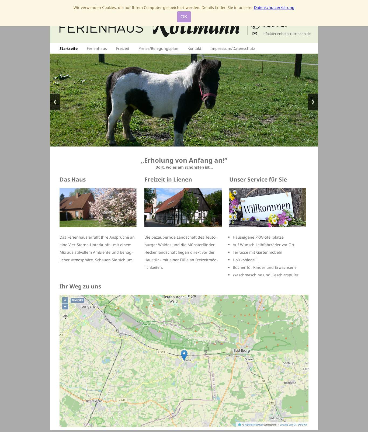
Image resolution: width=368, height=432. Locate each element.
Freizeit (122, 48)
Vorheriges (55, 102)
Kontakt (194, 48)
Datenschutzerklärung (274, 7)
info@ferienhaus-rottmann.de (287, 33)
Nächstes (313, 102)
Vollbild (77, 300)
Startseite (69, 48)
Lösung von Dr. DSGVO (293, 424)
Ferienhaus (97, 48)
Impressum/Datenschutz (232, 48)
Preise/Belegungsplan (158, 48)
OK (184, 16)
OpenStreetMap (254, 424)
